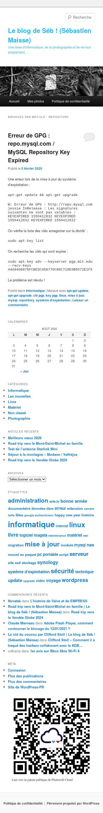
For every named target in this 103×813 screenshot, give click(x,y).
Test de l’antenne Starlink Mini (33, 448)
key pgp (52, 295)
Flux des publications (25, 675)
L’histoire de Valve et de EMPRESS (58, 600)
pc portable (47, 554)
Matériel (14, 407)
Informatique (35, 290)
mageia (40, 535)
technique (84, 572)
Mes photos (35, 101)
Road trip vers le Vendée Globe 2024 (37, 459)
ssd (18, 562)
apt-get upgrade (20, 295)
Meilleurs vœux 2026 (24, 437)
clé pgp (38, 295)
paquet (30, 554)
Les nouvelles (19, 396)
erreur (60, 508)
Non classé (17, 412)
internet (62, 525)
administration (28, 500)
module (67, 544)
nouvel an (16, 554)
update (15, 580)
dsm (50, 508)
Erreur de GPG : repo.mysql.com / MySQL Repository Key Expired (39, 147)
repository (26, 300)
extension (75, 508)
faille (11, 515)
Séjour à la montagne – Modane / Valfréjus (42, 454)
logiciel (26, 535)
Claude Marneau (21, 622)
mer (85, 535)
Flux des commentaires (27, 681)
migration (16, 544)
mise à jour (76, 295)
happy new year (67, 514)
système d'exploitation (53, 300)
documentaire (19, 508)
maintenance (57, 535)
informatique (31, 524)
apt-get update (77, 290)
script (63, 554)
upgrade (29, 581)
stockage (29, 562)
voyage (53, 580)
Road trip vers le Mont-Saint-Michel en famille (45, 443)
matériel (74, 535)
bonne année (73, 501)
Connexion (17, 670)
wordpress (75, 580)
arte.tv (54, 501)
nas (90, 544)
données (38, 508)
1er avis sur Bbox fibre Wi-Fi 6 (54, 650)
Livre (12, 401)
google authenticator (39, 515)
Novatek (14, 600)
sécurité (62, 570)
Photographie (19, 418)
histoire (87, 514)
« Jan (24, 371)
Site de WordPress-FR (26, 686)
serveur (78, 553)
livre (13, 534)
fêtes (19, 514)
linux (62, 295)
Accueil (14, 101)
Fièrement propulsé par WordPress (73, 803)
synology (47, 562)
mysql (12, 300)
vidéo (40, 580)
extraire (89, 509)
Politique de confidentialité (71, 101)
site (11, 562)
